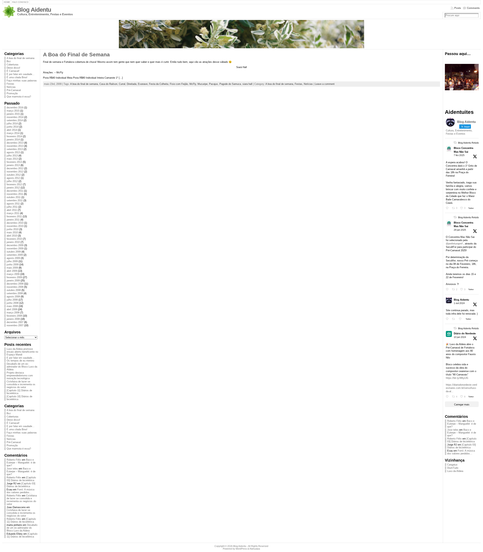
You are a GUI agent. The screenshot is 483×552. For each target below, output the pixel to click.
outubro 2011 (14, 197)
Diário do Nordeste (465, 333)
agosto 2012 (13, 178)
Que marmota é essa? (19, 96)
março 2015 (13, 110)
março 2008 (13, 312)
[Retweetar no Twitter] (455, 142)
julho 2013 (12, 155)
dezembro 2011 (15, 190)
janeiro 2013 (13, 165)
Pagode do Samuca (230, 84)
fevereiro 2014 (14, 136)
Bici (9, 61)
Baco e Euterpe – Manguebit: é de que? (21, 462)
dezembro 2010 (15, 222)
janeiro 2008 (13, 319)
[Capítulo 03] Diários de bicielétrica (21, 479)
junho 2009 (12, 264)
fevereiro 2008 (14, 315)
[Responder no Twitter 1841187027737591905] (448, 319)
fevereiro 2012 (14, 184)
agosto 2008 (13, 296)
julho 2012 (12, 181)
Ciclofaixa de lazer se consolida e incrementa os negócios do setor (21, 384)
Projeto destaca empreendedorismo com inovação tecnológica (20, 375)
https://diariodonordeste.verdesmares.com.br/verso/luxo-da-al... (461, 388)
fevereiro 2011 (14, 216)
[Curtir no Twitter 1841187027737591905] (461, 319)
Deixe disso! (13, 67)
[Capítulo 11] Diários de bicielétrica (21, 520)
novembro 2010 (15, 226)
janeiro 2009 (13, 280)
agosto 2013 (13, 152)
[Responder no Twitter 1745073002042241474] (448, 397)
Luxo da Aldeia (455, 471)
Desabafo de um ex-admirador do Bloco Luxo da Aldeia (22, 366)
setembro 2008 (15, 293)
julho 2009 (12, 261)
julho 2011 (12, 206)
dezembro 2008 (15, 283)
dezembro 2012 (15, 168)
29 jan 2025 (460, 230)
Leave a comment (325, 84)
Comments (473, 8)
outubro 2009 (14, 251)
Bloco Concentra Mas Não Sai (463, 150)
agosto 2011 (13, 203)
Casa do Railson (108, 84)
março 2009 (13, 274)
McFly (192, 84)
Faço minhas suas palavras (22, 80)
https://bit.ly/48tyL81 (457, 378)
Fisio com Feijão (179, 84)
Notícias (11, 87)
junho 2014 (12, 126)
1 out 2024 (459, 303)
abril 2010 (12, 235)
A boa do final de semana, (280, 84)
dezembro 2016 (15, 107)
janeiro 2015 (13, 114)
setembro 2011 (15, 200)
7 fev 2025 (459, 155)
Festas (10, 83)
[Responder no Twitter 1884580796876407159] (448, 289)
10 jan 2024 (460, 337)
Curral (122, 84)
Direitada (131, 84)
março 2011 (13, 213)
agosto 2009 (13, 258)
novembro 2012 (15, 171)
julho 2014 (12, 123)
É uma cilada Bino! (17, 77)
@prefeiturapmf (454, 243)
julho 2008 (12, 299)
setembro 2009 (15, 254)
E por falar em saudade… (21, 74)
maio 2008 (12, 306)
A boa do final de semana (20, 58)
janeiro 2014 (13, 139)
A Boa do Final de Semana (76, 54)
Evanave (143, 84)
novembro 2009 (15, 248)
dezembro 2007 (15, 322)
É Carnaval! (13, 71)
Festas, (299, 84)
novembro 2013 (15, 146)
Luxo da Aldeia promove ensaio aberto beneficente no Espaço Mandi (22, 352)
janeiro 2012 (13, 187)
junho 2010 (12, 229)
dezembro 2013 (15, 142)
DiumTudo (452, 467)
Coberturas (12, 64)
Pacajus (213, 84)
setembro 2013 (15, 149)
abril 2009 (12, 270)
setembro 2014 (15, 120)
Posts (457, 8)
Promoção (12, 93)
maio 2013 (12, 158)
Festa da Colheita (158, 84)
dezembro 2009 (15, 245)
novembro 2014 (15, 117)
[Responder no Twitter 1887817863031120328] (448, 208)
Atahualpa (254, 548)
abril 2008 (12, 309)
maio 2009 (12, 267)
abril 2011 (12, 210)
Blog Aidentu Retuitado (470, 143)
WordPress (241, 548)
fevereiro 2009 (14, 277)
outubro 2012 (14, 174)
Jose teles (12, 468)
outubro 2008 (14, 290)
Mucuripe (203, 84)
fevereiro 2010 (14, 238)
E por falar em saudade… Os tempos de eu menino (21, 359)
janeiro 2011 (13, 219)
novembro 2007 (15, 325)
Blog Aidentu (34, 9)
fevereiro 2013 (14, 162)
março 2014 (13, 133)
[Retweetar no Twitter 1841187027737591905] (454, 319)
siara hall (247, 84)
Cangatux (452, 464)
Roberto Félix (14, 459)
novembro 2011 (15, 194)
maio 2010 (12, 232)
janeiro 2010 (13, 242)
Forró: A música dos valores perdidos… (20, 491)
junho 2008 (12, 303)
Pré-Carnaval (14, 90)
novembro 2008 (15, 287)
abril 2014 (12, 130)
